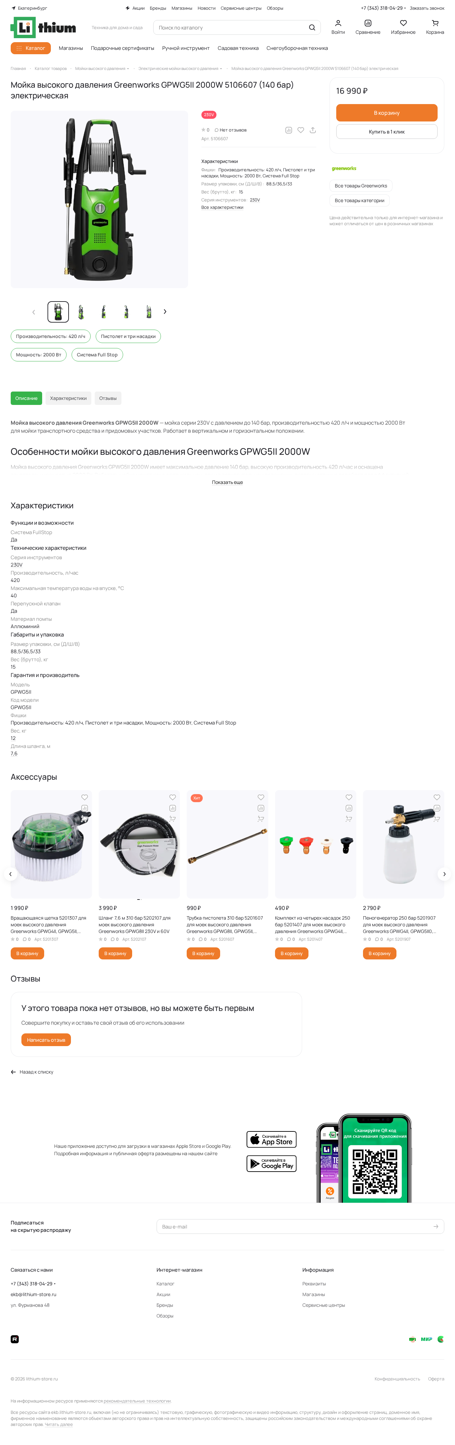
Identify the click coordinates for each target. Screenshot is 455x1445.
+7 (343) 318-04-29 (382, 8)
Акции (163, 1294)
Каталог (166, 1283)
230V (255, 200)
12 (13, 738)
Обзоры (165, 1315)
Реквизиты (314, 1283)
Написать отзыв (46, 1039)
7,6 (14, 753)
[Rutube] (15, 1339)
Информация (318, 1269)
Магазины (313, 1294)
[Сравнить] (288, 130)
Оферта (436, 1379)
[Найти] (312, 27)
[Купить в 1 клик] (84, 819)
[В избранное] (300, 130)
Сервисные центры (323, 1305)
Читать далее (59, 1424)
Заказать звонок (427, 8)
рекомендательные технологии (137, 1401)
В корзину (387, 112)
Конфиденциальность (397, 1379)
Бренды (165, 1305)
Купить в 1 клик (387, 131)
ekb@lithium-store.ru (33, 1294)
